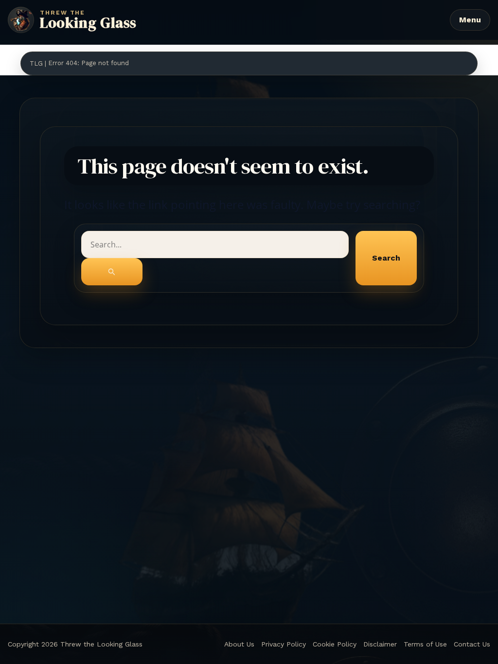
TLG (36, 63)
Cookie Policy (334, 644)
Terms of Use (425, 644)
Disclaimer (380, 644)
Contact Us (472, 644)
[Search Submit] (111, 271)
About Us (239, 644)
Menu (470, 19)
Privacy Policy (283, 644)
